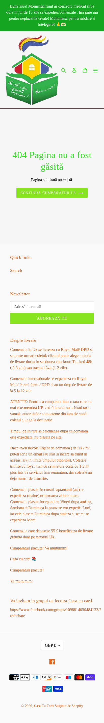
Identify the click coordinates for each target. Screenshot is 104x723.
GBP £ (50, 645)
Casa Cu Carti (44, 706)
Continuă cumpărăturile (48, 193)
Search (16, 270)
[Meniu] (95, 70)
